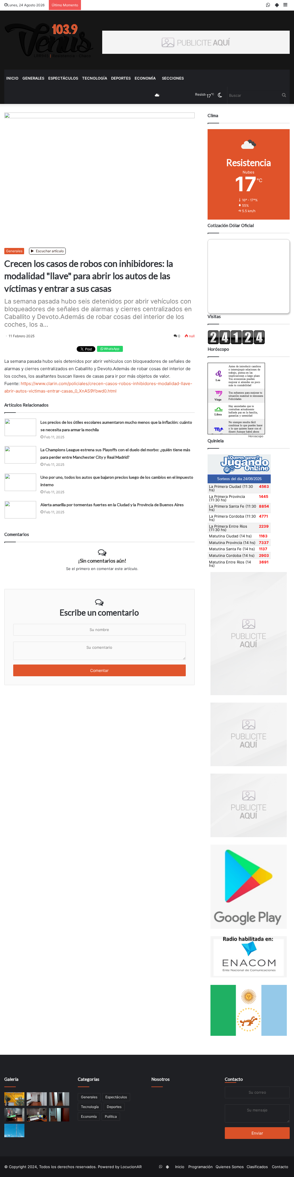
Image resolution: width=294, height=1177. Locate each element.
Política (111, 1116)
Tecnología (94, 78)
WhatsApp (111, 349)
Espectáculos (63, 78)
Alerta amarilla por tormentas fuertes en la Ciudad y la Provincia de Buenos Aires (112, 504)
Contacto (234, 1079)
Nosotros (160, 1079)
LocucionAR (131, 1166)
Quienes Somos (230, 1166)
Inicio (12, 78)
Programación (200, 1166)
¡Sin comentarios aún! (102, 560)
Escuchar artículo (49, 251)
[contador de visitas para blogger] (236, 343)
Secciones (173, 78)
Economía (145, 78)
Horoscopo (255, 436)
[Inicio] (49, 40)
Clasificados (257, 1166)
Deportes (121, 78)
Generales (33, 78)
